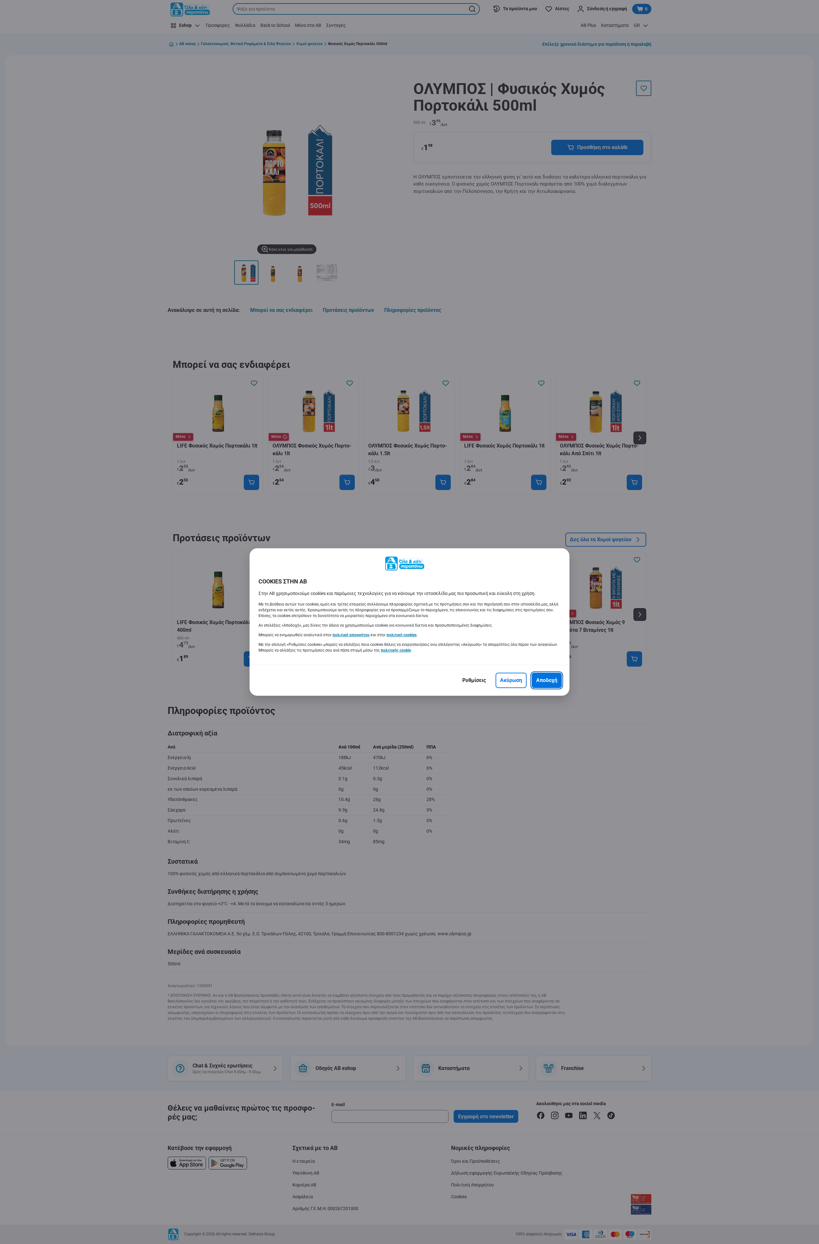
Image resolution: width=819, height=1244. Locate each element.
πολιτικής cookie (396, 650)
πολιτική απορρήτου (351, 635)
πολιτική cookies (401, 635)
